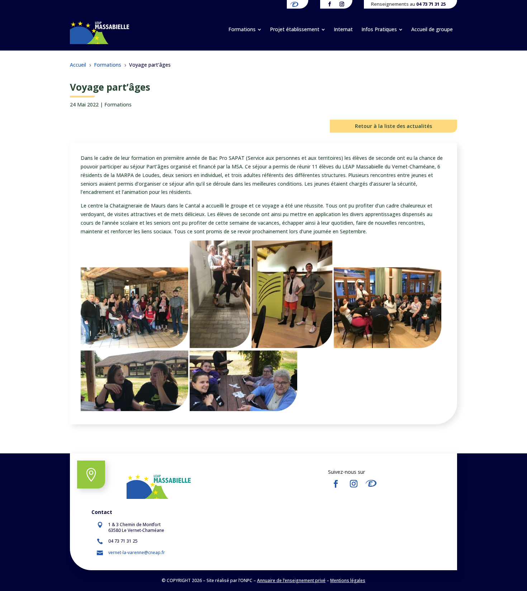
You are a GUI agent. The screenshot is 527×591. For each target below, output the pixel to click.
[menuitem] (245, 29)
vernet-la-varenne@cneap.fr (136, 552)
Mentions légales (347, 580)
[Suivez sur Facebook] (335, 483)
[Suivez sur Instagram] (353, 483)
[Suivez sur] (373, 483)
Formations (118, 104)
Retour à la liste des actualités (393, 126)
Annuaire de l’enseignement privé (291, 580)
